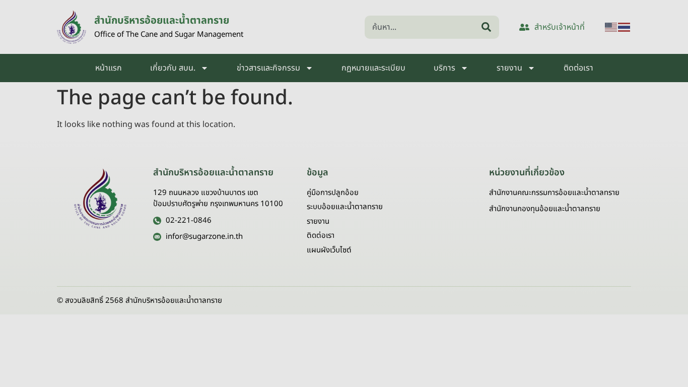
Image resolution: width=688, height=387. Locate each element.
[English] (611, 27)
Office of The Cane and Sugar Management (168, 34)
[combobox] (421, 27)
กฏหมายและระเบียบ (373, 68)
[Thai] (624, 27)
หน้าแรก (108, 68)
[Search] (488, 27)
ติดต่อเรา (578, 68)
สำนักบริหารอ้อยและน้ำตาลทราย (161, 20)
